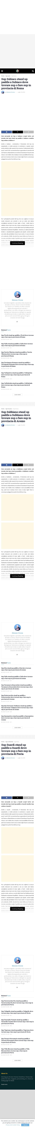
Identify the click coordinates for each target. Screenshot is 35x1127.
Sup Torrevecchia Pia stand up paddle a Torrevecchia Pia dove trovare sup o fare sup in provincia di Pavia (17, 1002)
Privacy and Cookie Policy (13, 1125)
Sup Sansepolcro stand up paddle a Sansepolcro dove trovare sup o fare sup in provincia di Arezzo (17, 718)
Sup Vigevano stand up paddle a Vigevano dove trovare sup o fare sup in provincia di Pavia (17, 1031)
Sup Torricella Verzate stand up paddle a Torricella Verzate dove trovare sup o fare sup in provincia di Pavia (17, 1021)
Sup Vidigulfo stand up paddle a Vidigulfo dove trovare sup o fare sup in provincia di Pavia (17, 1012)
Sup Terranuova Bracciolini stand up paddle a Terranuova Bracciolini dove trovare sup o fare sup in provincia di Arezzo (17, 687)
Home (2, 76)
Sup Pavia (16, 741)
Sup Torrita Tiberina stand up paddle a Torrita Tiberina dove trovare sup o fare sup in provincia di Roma (16, 354)
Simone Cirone (10, 92)
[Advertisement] (17, 17)
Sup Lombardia (9, 741)
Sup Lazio (8, 76)
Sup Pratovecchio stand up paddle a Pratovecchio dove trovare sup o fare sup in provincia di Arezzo (16, 697)
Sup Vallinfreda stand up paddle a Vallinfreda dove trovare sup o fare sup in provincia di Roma (16, 385)
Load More (17, 394)
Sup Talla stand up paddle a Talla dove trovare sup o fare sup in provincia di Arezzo (16, 677)
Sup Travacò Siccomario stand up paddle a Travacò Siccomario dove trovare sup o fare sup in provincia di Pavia (17, 1040)
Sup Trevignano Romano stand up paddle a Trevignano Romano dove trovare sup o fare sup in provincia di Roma (17, 364)
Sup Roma (14, 76)
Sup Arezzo (16, 409)
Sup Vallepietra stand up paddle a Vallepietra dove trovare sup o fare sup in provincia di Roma (16, 374)
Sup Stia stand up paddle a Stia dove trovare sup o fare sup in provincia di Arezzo (16, 669)
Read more (4, 1084)
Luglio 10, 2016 (21, 92)
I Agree (25, 1125)
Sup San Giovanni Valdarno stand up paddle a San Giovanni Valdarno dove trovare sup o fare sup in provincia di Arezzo (17, 707)
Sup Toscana (9, 409)
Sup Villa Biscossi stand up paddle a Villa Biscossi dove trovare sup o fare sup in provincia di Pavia (15, 1050)
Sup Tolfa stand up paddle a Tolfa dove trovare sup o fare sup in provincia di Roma (17, 344)
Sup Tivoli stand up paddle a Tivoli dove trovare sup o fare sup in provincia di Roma (17, 336)
